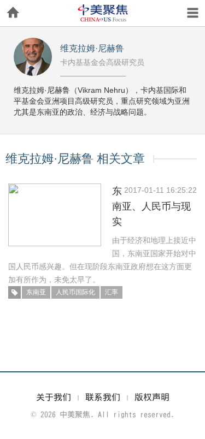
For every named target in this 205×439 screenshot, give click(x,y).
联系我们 (102, 397)
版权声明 (151, 397)
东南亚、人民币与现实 (151, 206)
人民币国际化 (75, 292)
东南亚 (36, 292)
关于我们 (53, 397)
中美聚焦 (103, 13)
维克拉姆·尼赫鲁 (92, 48)
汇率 (111, 292)
